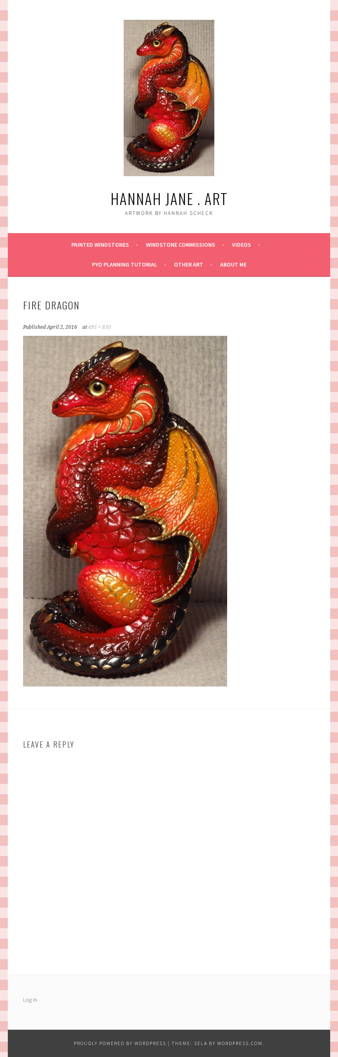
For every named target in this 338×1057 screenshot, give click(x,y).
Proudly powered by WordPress (120, 1043)
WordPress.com (240, 1043)
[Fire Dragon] (125, 684)
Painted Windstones (100, 244)
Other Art (188, 264)
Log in (30, 999)
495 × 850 (99, 327)
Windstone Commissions (180, 244)
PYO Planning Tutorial (124, 264)
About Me (233, 264)
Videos (241, 244)
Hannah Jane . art (169, 198)
